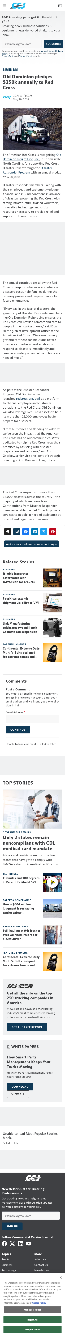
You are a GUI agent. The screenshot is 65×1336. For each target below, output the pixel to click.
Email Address (15, 712)
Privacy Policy (8, 56)
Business (10, 69)
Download (20, 1086)
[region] (32, 1304)
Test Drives (10, 873)
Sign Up (12, 1226)
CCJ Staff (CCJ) (22, 95)
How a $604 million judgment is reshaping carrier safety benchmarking (18, 908)
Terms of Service (26, 56)
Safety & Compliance (17, 900)
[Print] (7, 531)
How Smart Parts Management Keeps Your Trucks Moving (28, 1062)
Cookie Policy (39, 1302)
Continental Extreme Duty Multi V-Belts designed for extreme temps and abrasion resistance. (21, 653)
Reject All (32, 1319)
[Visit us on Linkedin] (20, 1243)
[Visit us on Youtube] (28, 1243)
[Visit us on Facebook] (4, 1243)
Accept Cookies (33, 1329)
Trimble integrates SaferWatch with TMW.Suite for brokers (19, 578)
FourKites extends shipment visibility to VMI (21, 601)
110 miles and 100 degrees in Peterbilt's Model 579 (21, 880)
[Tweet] (43, 531)
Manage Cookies (32, 1309)
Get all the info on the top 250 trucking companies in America (30, 998)
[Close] (61, 1277)
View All (18, 1094)
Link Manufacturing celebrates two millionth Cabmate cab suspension (20, 628)
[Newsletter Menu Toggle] (60, 5)
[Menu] (5, 5)
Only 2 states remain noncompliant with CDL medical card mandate (29, 843)
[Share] (25, 531)
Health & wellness (15, 926)
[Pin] (52, 531)
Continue (17, 729)
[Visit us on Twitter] (12, 1243)
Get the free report (27, 1027)
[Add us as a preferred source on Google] (16, 531)
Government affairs (17, 832)
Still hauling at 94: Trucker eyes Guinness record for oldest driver (21, 935)
